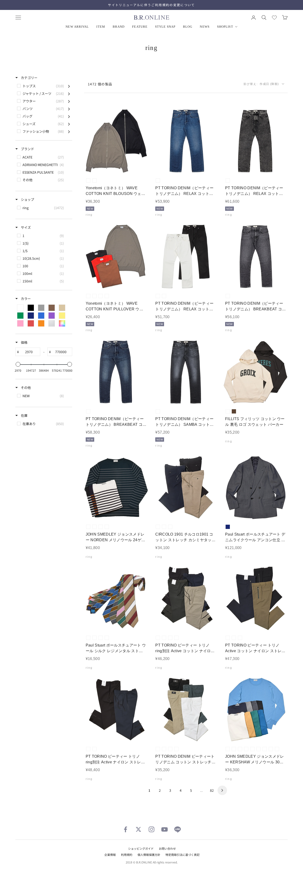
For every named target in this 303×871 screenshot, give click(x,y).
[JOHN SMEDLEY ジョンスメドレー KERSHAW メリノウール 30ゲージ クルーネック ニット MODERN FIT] (255, 709)
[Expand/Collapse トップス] (69, 86)
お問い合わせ (167, 848)
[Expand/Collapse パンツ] (69, 108)
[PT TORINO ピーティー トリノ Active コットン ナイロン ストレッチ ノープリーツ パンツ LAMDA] (255, 598)
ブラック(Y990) (164, 296)
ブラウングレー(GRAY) (88, 180)
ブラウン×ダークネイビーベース (106, 526)
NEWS (204, 26)
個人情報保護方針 (149, 855)
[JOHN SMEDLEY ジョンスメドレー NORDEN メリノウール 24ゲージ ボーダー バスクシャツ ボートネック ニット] (116, 487)
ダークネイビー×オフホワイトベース (88, 526)
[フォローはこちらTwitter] (138, 829)
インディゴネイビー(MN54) (88, 411)
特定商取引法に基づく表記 (182, 855)
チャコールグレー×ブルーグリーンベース (100, 526)
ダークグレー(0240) (157, 637)
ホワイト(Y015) (157, 296)
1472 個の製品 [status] (100, 84)
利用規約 (126, 855)
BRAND (119, 26)
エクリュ (227, 411)
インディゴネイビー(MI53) (157, 180)
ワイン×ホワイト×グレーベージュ (94, 637)
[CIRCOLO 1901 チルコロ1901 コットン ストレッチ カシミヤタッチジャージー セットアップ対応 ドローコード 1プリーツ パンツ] (186, 487)
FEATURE (139, 26)
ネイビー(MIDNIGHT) (277, 749)
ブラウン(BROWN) (100, 296)
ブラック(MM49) (227, 180)
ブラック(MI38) (157, 411)
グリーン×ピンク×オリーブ (100, 637)
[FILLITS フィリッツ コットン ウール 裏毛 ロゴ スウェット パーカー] (255, 372)
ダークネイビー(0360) (240, 637)
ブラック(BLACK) (94, 180)
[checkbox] (43, 86)
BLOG (187, 26)
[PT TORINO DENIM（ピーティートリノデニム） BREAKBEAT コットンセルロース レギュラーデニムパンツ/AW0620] (116, 372)
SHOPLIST (225, 26)
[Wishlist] (274, 17)
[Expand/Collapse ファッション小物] (69, 131)
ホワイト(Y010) (157, 749)
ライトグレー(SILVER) (233, 749)
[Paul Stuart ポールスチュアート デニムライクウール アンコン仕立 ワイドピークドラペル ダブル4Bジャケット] (255, 487)
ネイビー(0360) (176, 637)
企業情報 (110, 855)
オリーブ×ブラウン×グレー (88, 637)
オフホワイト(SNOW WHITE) (227, 749)
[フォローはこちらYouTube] (164, 829)
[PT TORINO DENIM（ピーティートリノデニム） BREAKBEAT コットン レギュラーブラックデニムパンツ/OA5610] (255, 256)
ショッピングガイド (141, 848)
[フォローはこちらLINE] (177, 829)
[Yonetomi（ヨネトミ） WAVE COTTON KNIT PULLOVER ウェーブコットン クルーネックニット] (116, 256)
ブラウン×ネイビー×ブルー (106, 637)
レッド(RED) (106, 296)
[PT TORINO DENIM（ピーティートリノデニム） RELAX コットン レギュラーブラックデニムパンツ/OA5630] (255, 141)
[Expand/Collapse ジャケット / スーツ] (69, 93)
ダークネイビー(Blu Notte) (170, 526)
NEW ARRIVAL (77, 26)
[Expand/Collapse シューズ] (69, 123)
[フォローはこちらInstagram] (151, 829)
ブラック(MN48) (227, 296)
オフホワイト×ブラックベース (94, 526)
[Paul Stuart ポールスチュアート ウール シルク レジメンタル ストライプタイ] (116, 598)
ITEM (100, 26)
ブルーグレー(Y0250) (164, 749)
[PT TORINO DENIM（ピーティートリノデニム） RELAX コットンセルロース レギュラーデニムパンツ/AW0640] (186, 141)
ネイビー (227, 526)
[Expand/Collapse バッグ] (69, 116)
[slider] (18, 364)
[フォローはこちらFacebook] (125, 829)
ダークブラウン (233, 411)
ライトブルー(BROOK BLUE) (264, 749)
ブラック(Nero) (157, 526)
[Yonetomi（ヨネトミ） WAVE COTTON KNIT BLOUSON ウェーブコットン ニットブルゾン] (116, 141)
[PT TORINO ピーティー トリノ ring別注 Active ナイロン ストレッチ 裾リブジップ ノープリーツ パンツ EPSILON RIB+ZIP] (116, 709)
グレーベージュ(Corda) (164, 526)
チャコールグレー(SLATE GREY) (240, 749)
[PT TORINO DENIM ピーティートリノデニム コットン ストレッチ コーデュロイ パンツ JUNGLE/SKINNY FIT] (186, 709)
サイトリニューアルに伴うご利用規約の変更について (151, 5)
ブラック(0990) (164, 637)
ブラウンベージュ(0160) (233, 637)
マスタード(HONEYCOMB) (252, 749)
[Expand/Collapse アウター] (69, 101)
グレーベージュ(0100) (170, 637)
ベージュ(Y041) (176, 749)
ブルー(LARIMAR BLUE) (270, 749)
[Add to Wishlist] (141, 166)
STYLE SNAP (165, 26)
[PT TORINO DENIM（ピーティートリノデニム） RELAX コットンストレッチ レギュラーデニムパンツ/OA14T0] (186, 256)
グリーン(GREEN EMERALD (258, 749)
